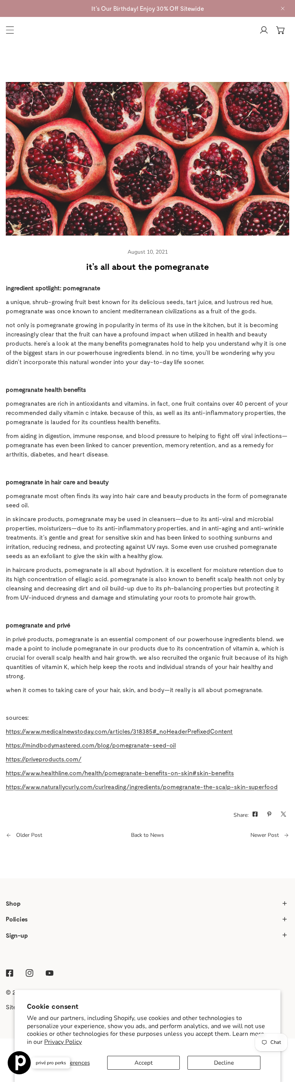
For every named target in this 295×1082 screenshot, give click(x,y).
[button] (280, 30)
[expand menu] (10, 30)
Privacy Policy (63, 1042)
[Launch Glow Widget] (19, 1062)
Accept (143, 1063)
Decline (224, 1063)
